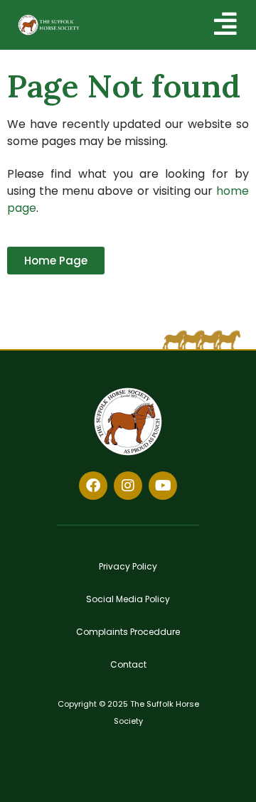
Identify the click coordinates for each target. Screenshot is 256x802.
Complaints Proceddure (128, 632)
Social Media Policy (128, 599)
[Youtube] (163, 485)
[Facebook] (93, 485)
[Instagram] (128, 485)
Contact (128, 664)
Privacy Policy (128, 566)
